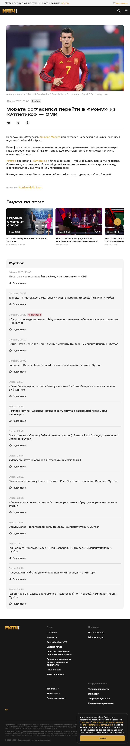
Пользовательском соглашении (97, 725)
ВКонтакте (52, 693)
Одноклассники (55, 698)
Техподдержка (121, 3)
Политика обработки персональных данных (59, 653)
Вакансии (93, 693)
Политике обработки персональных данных (101, 722)
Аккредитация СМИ (99, 698)
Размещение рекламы (101, 703)
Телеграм (52, 688)
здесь (65, 3)
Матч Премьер (96, 632)
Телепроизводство (98, 689)
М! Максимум (96, 637)
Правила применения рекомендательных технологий (59, 662)
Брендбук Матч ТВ (57, 642)
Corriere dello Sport (30, 187)
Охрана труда (54, 646)
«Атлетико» (39, 161)
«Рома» (11, 161)
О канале (52, 632)
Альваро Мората (49, 137)
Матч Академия (55, 674)
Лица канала (54, 669)
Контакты (52, 637)
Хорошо (102, 738)
